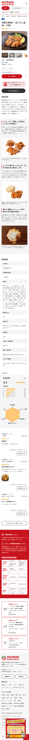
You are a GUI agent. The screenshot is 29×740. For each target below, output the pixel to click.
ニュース (13, 716)
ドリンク (10, 700)
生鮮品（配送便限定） (19, 706)
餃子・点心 (9, 698)
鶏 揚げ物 (13, 16)
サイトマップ (5, 727)
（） (10, 29)
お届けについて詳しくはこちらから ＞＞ (13, 354)
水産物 (3, 695)
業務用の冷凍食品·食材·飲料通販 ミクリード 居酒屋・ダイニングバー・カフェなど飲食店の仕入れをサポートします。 (14, 664)
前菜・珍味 (18, 695)
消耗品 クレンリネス (7, 706)
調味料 (19, 700)
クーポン (15, 685)
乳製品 (20, 698)
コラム (19, 716)
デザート (4, 700)
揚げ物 (7, 16)
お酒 (15, 700)
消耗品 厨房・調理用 (19, 703)
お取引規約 (4, 722)
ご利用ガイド (5, 719)
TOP (3, 16)
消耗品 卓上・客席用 (7, 703)
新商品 (3, 685)
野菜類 (12, 695)
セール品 (9, 685)
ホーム (3, 738)
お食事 (15, 698)
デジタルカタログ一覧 (18, 687)
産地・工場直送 (6, 709)
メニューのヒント (6, 687)
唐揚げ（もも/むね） (22, 16)
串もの (24, 695)
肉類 (8, 695)
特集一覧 (21, 685)
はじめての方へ (6, 716)
